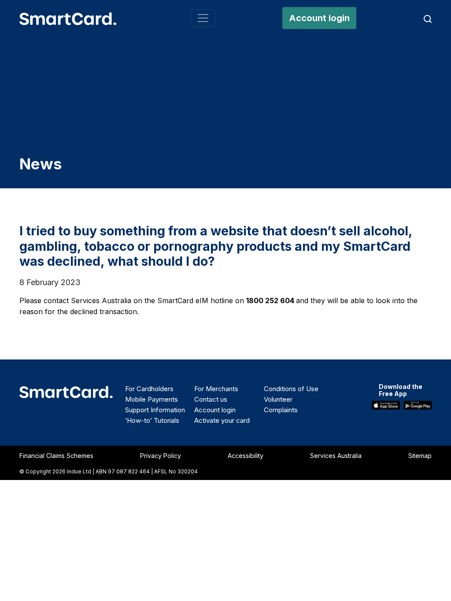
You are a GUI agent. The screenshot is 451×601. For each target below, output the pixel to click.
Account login (319, 18)
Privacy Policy (160, 455)
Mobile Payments (151, 399)
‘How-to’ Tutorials (152, 420)
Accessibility (245, 455)
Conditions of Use (291, 389)
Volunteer (278, 399)
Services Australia (336, 455)
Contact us (210, 399)
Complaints (281, 410)
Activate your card (222, 420)
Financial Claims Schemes (56, 455)
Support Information (155, 410)
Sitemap (420, 455)
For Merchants (216, 389)
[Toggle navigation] (203, 18)
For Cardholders (149, 389)
